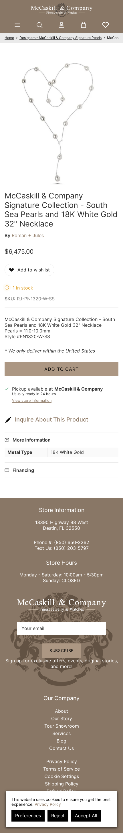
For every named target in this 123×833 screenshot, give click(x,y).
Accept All (86, 815)
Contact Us (61, 748)
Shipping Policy (61, 784)
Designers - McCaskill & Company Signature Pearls (60, 38)
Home (9, 38)
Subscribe (61, 650)
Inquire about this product (51, 419)
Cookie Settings (61, 776)
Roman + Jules (28, 235)
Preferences (28, 815)
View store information (31, 400)
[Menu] (18, 25)
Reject (58, 815)
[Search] (40, 25)
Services (61, 733)
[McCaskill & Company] (61, 10)
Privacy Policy (61, 761)
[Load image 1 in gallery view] (61, 120)
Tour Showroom (61, 726)
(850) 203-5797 (71, 548)
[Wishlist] (105, 25)
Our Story (61, 718)
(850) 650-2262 (71, 542)
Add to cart (61, 369)
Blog (61, 741)
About (61, 711)
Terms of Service (61, 769)
